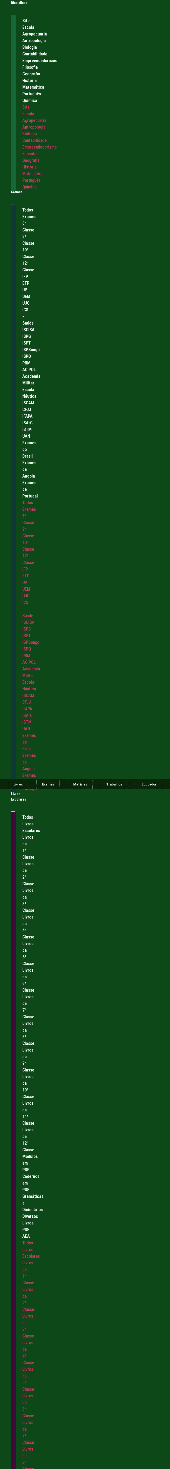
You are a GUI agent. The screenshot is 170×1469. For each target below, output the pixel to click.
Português (31, 93)
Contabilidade (34, 54)
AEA (26, 1236)
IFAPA (27, 416)
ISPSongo (31, 349)
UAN (26, 436)
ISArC (27, 422)
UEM (26, 296)
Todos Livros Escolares (31, 824)
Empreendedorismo (39, 60)
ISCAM (28, 402)
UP (24, 289)
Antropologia (34, 40)
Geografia (31, 73)
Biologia (29, 47)
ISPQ (26, 356)
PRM (26, 363)
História (29, 80)
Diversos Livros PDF (30, 1223)
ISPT (26, 343)
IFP (25, 276)
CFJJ (26, 409)
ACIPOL (29, 369)
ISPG (26, 336)
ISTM (27, 429)
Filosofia (30, 67)
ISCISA (28, 329)
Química (29, 100)
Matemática (33, 87)
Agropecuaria (34, 34)
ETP (25, 283)
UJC (25, 303)
